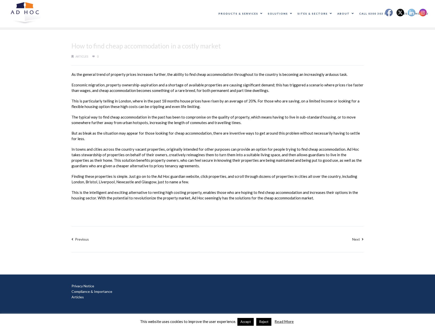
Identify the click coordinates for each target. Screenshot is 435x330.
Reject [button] (263, 322)
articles (82, 56)
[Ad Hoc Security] (25, 13)
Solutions (278, 13)
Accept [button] (245, 322)
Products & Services (238, 13)
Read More (284, 321)
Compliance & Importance (91, 291)
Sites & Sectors (313, 13)
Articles (77, 297)
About (343, 13)
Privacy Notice (82, 286)
